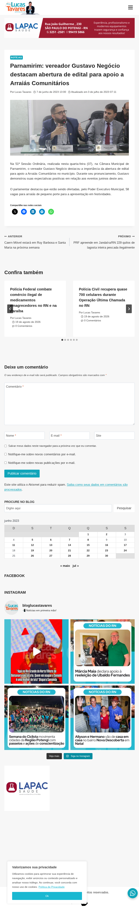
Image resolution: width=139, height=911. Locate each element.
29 (88, 555)
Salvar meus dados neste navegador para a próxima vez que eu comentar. (52, 445)
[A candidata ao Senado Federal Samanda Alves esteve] (36, 651)
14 (69, 545)
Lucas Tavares (23, 92)
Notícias (16, 57)
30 (106, 555)
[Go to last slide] (10, 308)
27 (50, 555)
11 (13, 545)
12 (32, 545)
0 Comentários (23, 326)
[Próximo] (129, 308)
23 (106, 550)
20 (50, 550)
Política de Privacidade (52, 886)
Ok (47, 895)
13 (50, 545)
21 (69, 550)
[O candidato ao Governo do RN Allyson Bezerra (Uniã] (102, 718)
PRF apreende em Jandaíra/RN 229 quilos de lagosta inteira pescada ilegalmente (104, 242)
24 (125, 550)
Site (98, 435)
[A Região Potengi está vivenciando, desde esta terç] (36, 718)
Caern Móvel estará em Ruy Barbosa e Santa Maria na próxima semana (35, 242)
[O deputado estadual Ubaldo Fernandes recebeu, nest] (102, 651)
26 (32, 555)
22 (88, 550)
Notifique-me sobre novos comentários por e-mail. (42, 454)
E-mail (56, 435)
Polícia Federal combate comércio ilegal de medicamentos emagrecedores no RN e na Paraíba (33, 300)
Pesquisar (124, 508)
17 (125, 545)
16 (106, 545)
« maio (65, 566)
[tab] (62, 340)
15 (88, 545)
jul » (76, 566)
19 (32, 550)
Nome (11, 435)
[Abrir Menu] (130, 7)
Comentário (15, 386)
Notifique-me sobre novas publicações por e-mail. (41, 463)
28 (69, 555)
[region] (47, 882)
